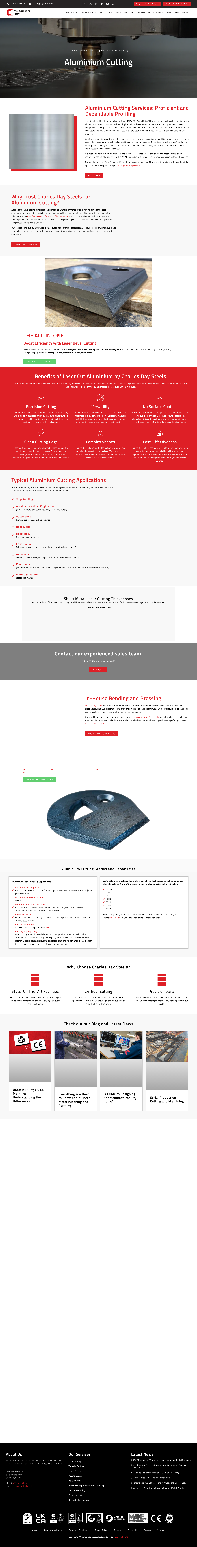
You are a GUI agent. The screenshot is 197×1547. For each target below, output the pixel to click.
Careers (147, 1530)
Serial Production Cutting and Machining (167, 1099)
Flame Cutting (74, 1471)
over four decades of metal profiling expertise (47, 216)
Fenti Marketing (121, 1536)
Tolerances (158, 12)
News (168, 12)
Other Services (143, 12)
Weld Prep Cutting (76, 1490)
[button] (84, 4)
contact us (114, 917)
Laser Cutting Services (98, 50)
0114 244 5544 (20, 1482)
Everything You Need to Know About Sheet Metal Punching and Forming (74, 1100)
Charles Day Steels (77, 50)
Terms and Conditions (78, 1530)
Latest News (142, 1454)
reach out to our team (95, 723)
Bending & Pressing (124, 12)
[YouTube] (108, 4)
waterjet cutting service (129, 165)
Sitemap (161, 1530)
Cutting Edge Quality (26, 931)
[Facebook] (102, 4)
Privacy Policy (101, 1530)
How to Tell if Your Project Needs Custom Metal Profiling (158, 1487)
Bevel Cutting (106, 12)
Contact (186, 12)
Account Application (53, 1530)
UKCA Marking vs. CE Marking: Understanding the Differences (28, 1095)
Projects (117, 1530)
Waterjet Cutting (89, 12)
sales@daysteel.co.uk (22, 1485)
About (177, 12)
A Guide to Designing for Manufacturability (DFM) (120, 1097)
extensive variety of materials (145, 717)
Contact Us (132, 1530)
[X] (91, 4)
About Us (14, 1454)
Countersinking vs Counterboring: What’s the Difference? (158, 1482)
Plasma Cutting (75, 1475)
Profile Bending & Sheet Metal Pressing (86, 1485)
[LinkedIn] (96, 4)
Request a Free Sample (78, 1500)
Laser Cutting (72, 12)
